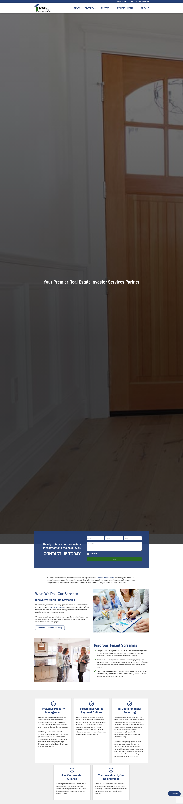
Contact (145, 8)
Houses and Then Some (57, 607)
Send (114, 559)
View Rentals (90, 8)
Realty (77, 8)
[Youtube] (122, 1)
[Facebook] (118, 1)
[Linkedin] (125, 1)
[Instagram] (120, 1)
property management (106, 578)
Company (105, 8)
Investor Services (125, 8)
